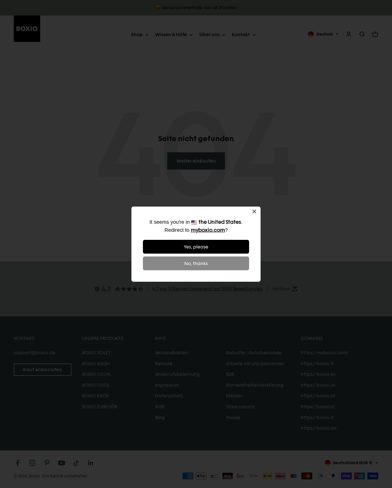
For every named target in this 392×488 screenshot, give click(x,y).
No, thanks (196, 263)
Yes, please (196, 247)
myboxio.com (208, 230)
